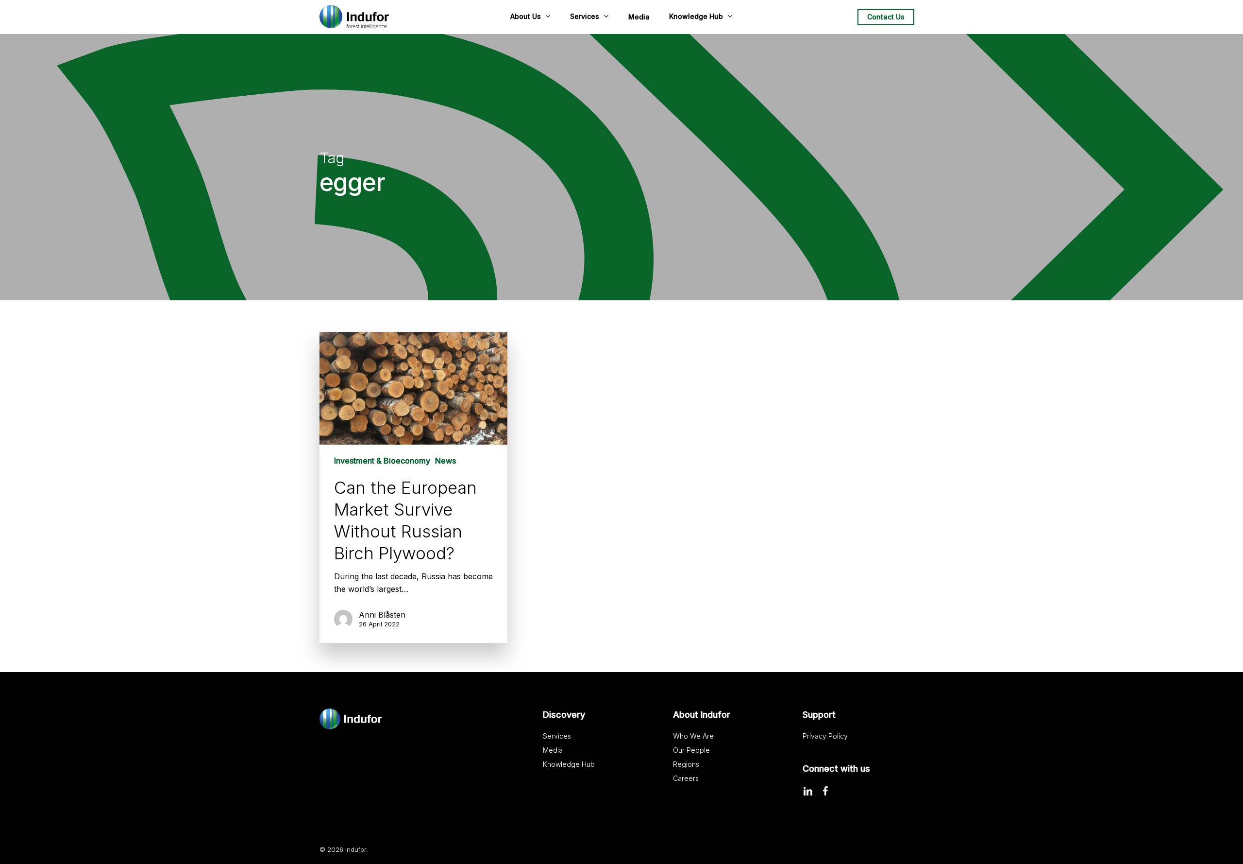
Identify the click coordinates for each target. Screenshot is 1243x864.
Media (553, 750)
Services (557, 736)
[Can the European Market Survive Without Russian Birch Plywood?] (413, 487)
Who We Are (693, 736)
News (445, 461)
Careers (686, 778)
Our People (691, 750)
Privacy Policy (825, 736)
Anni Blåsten (382, 615)
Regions (686, 764)
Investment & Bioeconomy (382, 461)
